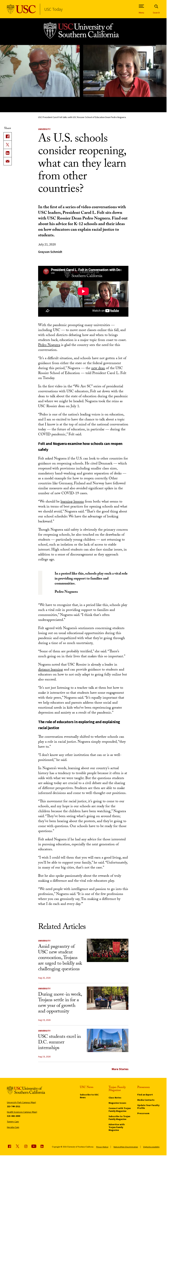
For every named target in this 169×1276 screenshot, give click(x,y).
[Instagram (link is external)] (25, 1146)
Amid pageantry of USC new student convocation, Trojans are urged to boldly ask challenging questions (60, 958)
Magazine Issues (117, 1102)
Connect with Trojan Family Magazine (120, 1109)
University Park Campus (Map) (21, 1102)
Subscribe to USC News (89, 1096)
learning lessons (72, 502)
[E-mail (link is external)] (7, 161)
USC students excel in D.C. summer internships (59, 1043)
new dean (98, 368)
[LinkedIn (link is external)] (7, 153)
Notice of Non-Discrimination (126, 1147)
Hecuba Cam (13, 1127)
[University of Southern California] (21, 9)
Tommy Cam (13, 1121)
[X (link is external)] (7, 145)
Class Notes (115, 1097)
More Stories (120, 1069)
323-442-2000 (13, 1115)
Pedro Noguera (49, 345)
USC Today (53, 9)
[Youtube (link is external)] (33, 1146)
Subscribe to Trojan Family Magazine (119, 1118)
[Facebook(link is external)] (7, 136)
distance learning (50, 670)
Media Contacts (145, 1099)
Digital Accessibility (151, 1147)
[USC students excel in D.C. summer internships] (107, 1040)
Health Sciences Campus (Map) (22, 1111)
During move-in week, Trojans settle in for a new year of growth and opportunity (60, 1003)
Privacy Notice (102, 1147)
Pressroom (143, 1113)
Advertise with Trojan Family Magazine (117, 1127)
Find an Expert (145, 1094)
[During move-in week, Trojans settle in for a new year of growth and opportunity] (107, 998)
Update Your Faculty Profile (148, 1106)
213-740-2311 (13, 1106)
